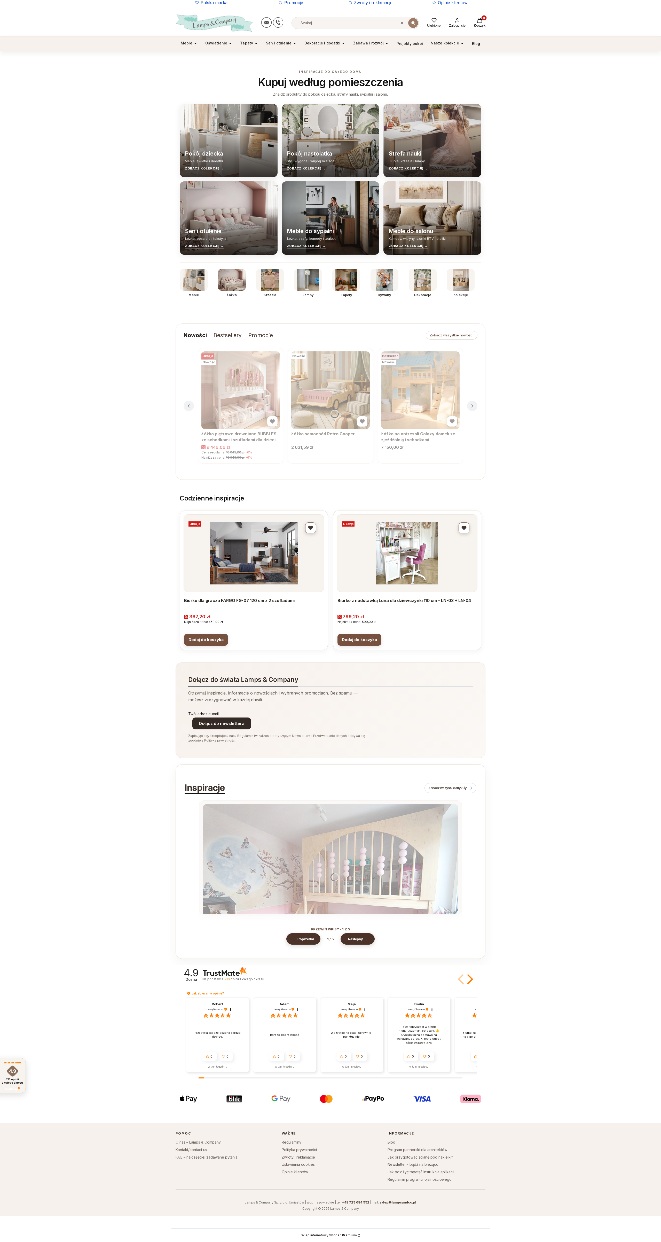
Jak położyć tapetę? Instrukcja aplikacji (421, 1172)
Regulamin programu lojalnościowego (420, 1179)
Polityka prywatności (299, 1149)
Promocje (293, 2)
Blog (391, 1142)
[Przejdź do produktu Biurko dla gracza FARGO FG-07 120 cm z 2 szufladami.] (253, 553)
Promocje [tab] (260, 335)
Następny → (357, 939)
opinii (244, 979)
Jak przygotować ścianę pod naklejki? (420, 1157)
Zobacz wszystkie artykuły (447, 788)
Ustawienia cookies (298, 1164)
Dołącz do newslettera (222, 723)
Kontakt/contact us (191, 1149)
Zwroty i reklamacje (373, 2)
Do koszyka (206, 640)
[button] (413, 23)
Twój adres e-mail (203, 714)
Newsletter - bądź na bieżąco (413, 1164)
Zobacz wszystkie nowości (452, 335)
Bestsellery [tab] (228, 335)
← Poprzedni (303, 939)
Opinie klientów (453, 2)
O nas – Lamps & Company (198, 1142)
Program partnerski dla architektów (417, 1149)
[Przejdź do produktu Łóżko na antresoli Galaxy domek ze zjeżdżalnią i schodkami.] (420, 390)
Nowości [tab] (195, 335)
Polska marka (214, 2)
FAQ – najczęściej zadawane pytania (207, 1157)
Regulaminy (291, 1142)
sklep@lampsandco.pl (398, 1202)
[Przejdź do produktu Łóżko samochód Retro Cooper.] (330, 390)
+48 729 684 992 (355, 1202)
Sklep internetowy (329, 1235)
